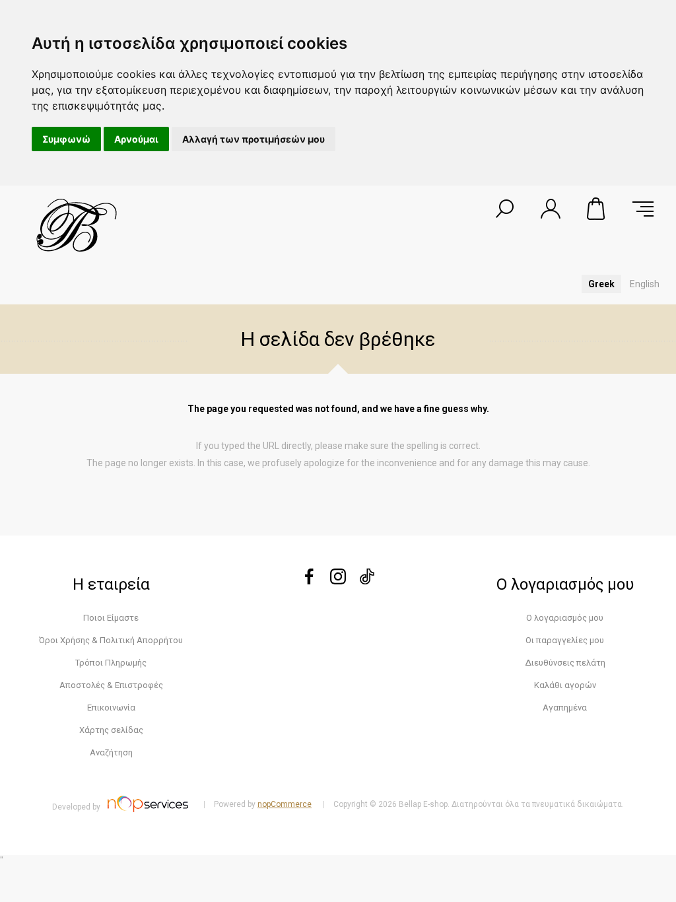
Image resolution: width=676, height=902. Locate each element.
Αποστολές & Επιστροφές (111, 685)
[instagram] (338, 581)
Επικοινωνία (111, 707)
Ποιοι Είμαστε (111, 618)
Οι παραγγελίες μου (564, 640)
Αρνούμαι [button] (136, 139)
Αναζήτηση (111, 752)
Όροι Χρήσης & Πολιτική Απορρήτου (111, 640)
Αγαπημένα (565, 707)
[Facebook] (308, 581)
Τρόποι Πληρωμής (111, 663)
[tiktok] (367, 581)
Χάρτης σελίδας (111, 730)
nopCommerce (284, 804)
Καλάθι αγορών (597, 209)
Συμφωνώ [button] (66, 139)
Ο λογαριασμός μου (564, 618)
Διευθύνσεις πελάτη (565, 663)
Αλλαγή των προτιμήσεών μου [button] (253, 139)
